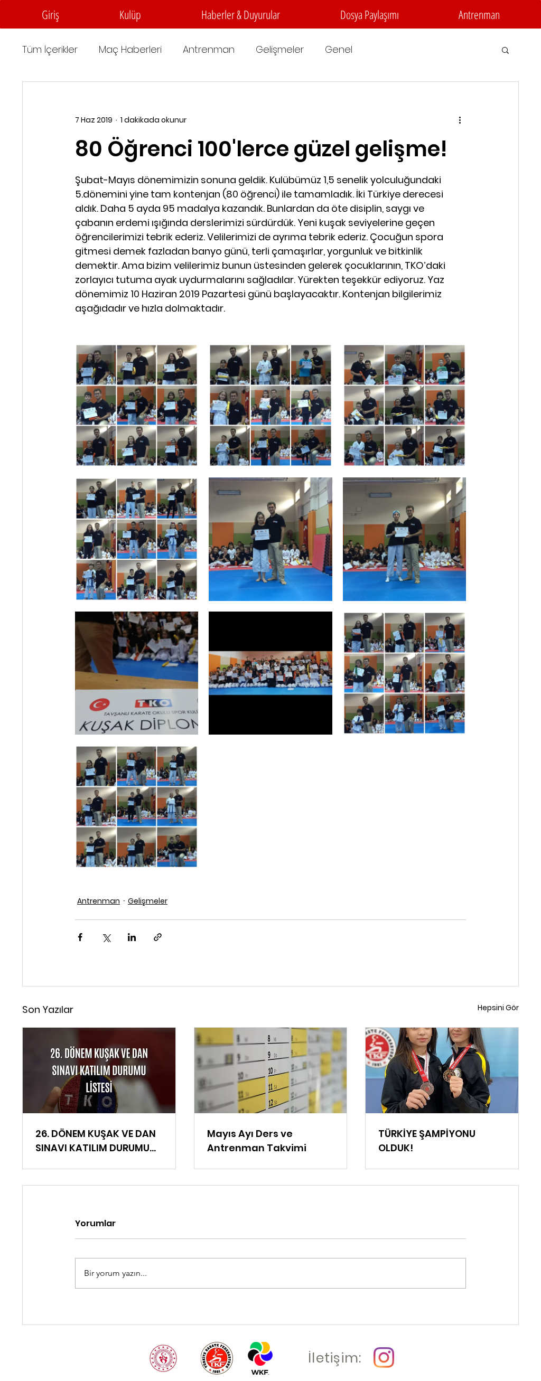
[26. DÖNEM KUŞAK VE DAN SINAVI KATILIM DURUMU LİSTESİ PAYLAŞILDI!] (99, 1070)
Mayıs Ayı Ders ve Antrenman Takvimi (256, 1140)
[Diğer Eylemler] (459, 120)
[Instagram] (384, 1357)
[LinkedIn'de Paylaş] (132, 937)
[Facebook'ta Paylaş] (80, 937)
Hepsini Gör (498, 1007)
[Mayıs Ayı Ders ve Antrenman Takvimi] (270, 1070)
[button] (130, 14)
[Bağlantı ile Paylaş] (158, 937)
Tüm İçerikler (50, 49)
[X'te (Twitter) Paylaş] (106, 937)
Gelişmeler (280, 49)
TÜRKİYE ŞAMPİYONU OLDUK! (426, 1140)
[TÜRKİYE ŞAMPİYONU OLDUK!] (442, 1070)
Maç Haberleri (130, 49)
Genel (338, 49)
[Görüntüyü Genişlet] (136, 405)
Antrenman (209, 49)
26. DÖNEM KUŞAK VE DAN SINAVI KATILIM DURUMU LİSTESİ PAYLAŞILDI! (95, 1141)
